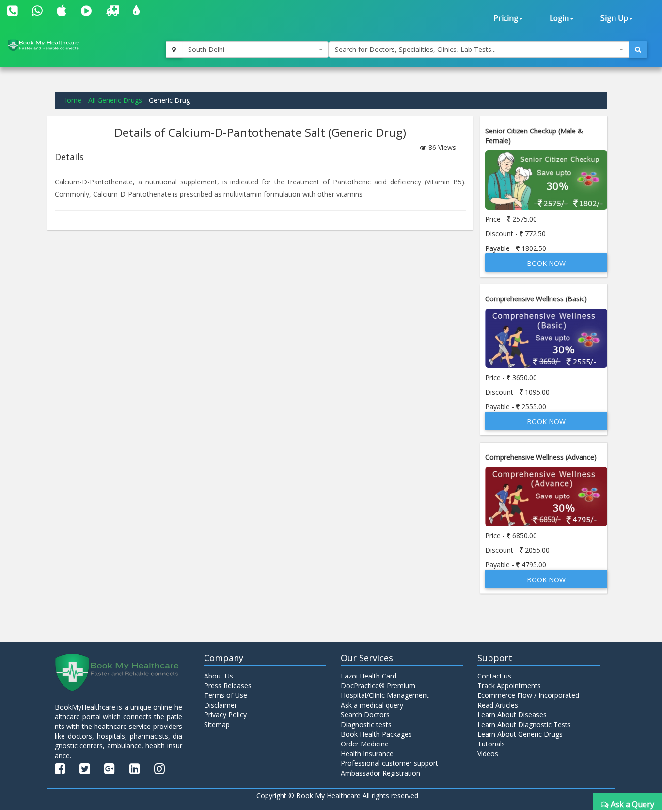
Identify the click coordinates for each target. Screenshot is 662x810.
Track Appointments (509, 685)
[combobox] (255, 49)
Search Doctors (365, 714)
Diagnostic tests (366, 724)
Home (71, 100)
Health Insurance (367, 753)
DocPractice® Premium (378, 685)
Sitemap (217, 724)
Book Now (546, 263)
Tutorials (491, 743)
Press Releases (228, 685)
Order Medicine (365, 743)
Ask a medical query (372, 705)
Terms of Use (225, 695)
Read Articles (497, 705)
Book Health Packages (376, 734)
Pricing (505, 18)
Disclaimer (220, 705)
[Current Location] (174, 49)
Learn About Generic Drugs (520, 734)
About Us (218, 675)
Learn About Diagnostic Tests (524, 724)
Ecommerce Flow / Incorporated (528, 695)
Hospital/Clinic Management (385, 695)
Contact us (494, 675)
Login (559, 18)
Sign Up (614, 18)
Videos (487, 753)
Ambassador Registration (380, 772)
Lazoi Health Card (368, 675)
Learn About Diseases (512, 714)
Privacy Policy (225, 714)
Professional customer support (389, 763)
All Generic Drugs (115, 100)
